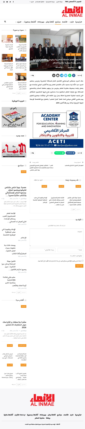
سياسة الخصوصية (50, 2)
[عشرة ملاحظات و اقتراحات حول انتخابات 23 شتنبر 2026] (14, 312)
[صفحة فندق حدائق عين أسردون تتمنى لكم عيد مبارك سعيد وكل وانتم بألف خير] (20, 58)
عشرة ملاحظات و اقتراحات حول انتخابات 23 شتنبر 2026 (14, 325)
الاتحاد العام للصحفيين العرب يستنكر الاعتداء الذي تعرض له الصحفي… (14, 217)
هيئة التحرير (59, 2)
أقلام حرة (10, 345)
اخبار (72, 22)
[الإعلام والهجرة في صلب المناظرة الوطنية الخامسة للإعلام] (39, 190)
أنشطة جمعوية (30, 22)
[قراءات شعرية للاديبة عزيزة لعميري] (7, 39)
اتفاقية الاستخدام (39, 2)
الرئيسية (78, 22)
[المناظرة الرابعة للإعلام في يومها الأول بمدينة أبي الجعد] (7, 58)
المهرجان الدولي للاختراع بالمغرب (74, 165)
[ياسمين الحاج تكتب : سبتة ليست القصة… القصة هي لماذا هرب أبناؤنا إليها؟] (20, 367)
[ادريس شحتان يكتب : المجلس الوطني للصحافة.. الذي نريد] (7, 348)
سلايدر (73, 54)
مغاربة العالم (39, 418)
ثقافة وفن (50, 22)
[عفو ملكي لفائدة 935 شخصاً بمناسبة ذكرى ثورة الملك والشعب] (21, 279)
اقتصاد (64, 22)
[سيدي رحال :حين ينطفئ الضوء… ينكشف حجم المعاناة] (7, 367)
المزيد (32, 2)
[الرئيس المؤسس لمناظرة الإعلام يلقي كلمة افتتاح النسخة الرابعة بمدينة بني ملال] (7, 77)
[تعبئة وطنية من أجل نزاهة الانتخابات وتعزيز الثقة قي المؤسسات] (20, 348)
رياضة (48, 418)
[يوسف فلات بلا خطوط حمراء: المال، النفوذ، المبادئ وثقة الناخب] (21, 247)
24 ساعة (78, 54)
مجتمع (58, 22)
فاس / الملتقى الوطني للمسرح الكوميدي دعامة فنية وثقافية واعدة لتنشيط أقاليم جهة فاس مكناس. (41, 167)
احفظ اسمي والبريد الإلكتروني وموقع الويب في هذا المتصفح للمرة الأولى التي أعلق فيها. (59, 261)
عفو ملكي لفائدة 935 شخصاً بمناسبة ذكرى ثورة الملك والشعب (14, 281)
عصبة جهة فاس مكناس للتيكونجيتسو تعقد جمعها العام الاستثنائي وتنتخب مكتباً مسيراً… (15, 191)
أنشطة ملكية (8, 415)
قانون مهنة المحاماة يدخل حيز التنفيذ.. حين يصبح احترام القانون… (14, 265)
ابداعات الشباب (22, 345)
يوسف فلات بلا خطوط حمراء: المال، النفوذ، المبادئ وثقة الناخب (15, 249)
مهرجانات (40, 22)
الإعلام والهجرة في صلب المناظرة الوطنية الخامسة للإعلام (14, 233)
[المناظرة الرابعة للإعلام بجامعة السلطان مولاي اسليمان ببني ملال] (20, 77)
